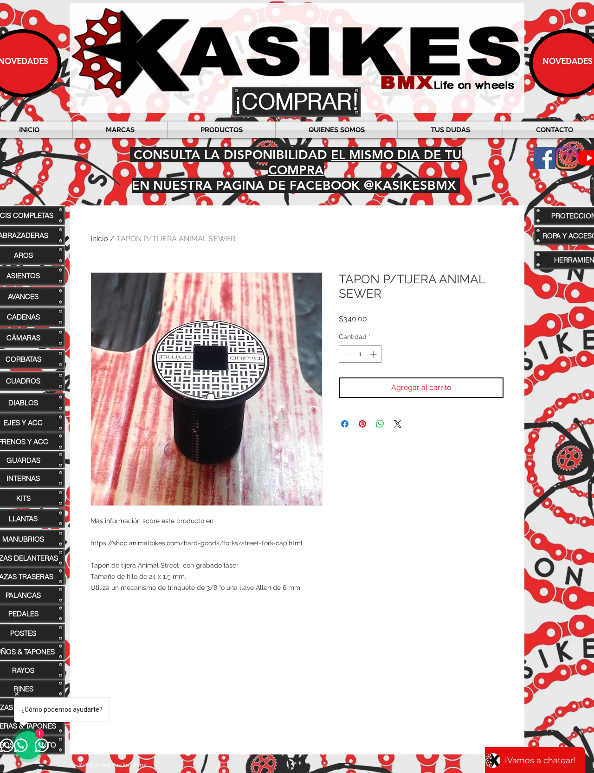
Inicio (99, 238)
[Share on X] (397, 423)
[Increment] (374, 354)
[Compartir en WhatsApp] (380, 423)
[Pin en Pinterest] (362, 423)
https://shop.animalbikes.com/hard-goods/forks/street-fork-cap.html (196, 543)
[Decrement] (346, 354)
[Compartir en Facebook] (344, 423)
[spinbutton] (360, 354)
